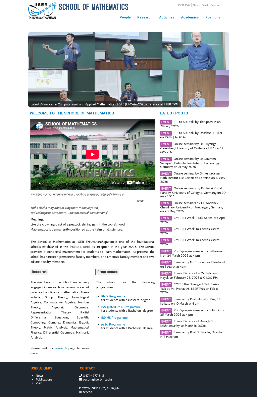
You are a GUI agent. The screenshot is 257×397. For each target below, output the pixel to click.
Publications (44, 379)
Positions (212, 17)
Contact (215, 5)
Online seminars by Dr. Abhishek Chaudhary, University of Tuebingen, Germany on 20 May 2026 (191, 207)
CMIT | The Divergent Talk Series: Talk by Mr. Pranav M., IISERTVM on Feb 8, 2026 (190, 288)
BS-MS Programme (114, 317)
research (61, 348)
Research (144, 17)
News (196, 5)
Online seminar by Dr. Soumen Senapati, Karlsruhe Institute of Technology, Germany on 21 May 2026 (190, 163)
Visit (205, 5)
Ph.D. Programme (113, 296)
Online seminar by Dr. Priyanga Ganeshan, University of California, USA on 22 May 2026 (191, 148)
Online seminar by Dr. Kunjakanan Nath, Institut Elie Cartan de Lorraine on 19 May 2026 (192, 177)
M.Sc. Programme (113, 324)
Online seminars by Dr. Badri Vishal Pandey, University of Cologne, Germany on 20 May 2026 (193, 192)
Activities (166, 17)
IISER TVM (184, 5)
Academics (190, 17)
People (125, 17)
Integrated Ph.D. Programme (121, 307)
